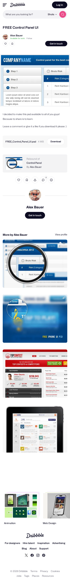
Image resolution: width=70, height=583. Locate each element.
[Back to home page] (17, 5)
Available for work (17, 38)
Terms (33, 571)
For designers (12, 543)
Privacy (44, 571)
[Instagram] (37, 555)
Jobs (18, 575)
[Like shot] (5, 43)
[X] (26, 555)
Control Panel (34, 162)
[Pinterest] (43, 555)
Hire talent (29, 543)
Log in (59, 4)
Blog (24, 548)
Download (55, 141)
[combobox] (24, 14)
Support (43, 548)
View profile (61, 234)
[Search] (62, 14)
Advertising (58, 543)
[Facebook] (32, 555)
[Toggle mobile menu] (5, 5)
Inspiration (43, 543)
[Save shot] (12, 43)
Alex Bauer (16, 35)
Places (35, 575)
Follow (29, 38)
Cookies (55, 571)
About (33, 548)
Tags (26, 575)
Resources (48, 575)
